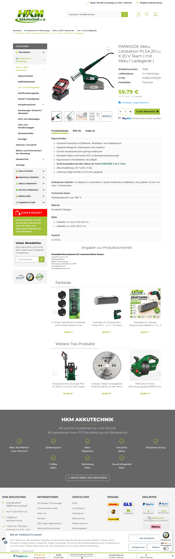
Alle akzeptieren (147, 538)
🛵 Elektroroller (23, 196)
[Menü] (170, 532)
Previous (55, 312)
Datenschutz (28, 551)
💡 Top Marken (23, 52)
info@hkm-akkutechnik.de (150, 3)
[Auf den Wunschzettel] (108, 50)
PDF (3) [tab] (77, 131)
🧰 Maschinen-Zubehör (27, 177)
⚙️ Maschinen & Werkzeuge (23, 60)
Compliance (78, 508)
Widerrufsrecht (80, 523)
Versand (138, 96)
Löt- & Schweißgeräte (28, 87)
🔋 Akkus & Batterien (26, 183)
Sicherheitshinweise (47, 508)
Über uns (41, 513)
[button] (138, 14)
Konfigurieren (138, 547)
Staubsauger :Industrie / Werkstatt (30, 112)
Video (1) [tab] (90, 131)
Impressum (15, 551)
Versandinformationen (48, 528)
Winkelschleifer (25, 133)
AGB (74, 503)
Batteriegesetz (79, 528)
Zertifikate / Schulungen (49, 503)
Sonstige (22, 139)
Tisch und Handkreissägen (26, 126)
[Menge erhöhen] (130, 112)
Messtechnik (22, 159)
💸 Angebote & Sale (25, 202)
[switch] (166, 548)
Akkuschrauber (25, 76)
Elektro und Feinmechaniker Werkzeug (29, 152)
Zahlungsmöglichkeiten (49, 523)
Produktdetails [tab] (59, 131)
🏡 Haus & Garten (24, 171)
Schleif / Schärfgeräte (28, 99)
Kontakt (41, 518)
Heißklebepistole (26, 82)
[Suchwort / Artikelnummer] (124, 14)
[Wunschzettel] (146, 14)
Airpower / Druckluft (26, 145)
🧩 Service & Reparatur (27, 190)
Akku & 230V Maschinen (22, 68)
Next (158, 312)
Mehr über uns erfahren (88, 477)
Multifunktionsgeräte (28, 93)
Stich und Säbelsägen (29, 119)
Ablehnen (156, 547)
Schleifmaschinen (27, 104)
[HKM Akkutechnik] (30, 16)
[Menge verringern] (120, 112)
